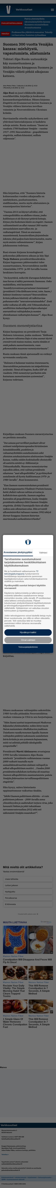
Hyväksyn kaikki (28, 632)
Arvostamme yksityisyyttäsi (18, 552)
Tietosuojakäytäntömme (28, 647)
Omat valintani (28, 640)
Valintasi (43, 552)
